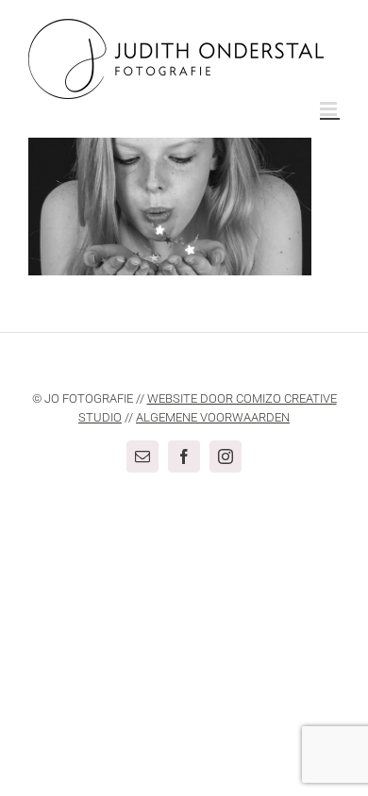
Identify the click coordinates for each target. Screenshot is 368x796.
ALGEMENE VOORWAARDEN (213, 417)
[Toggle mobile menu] (330, 109)
